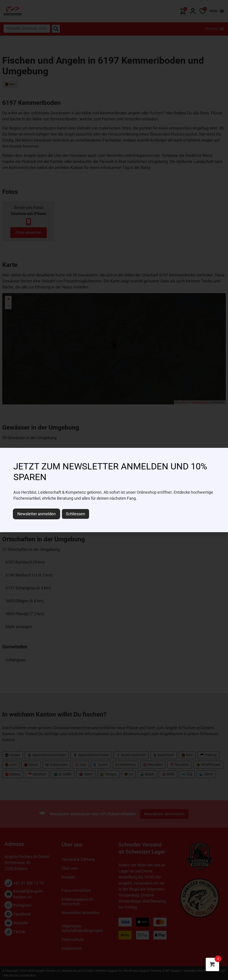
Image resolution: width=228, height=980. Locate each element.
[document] (114, 490)
